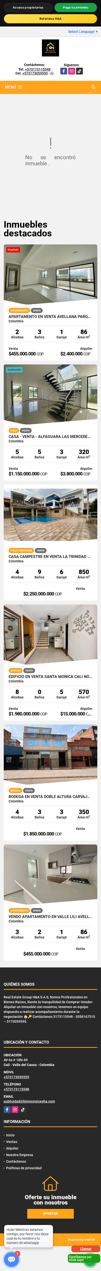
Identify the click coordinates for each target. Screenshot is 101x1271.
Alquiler (12, 1148)
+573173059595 (35, 73)
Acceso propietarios (28, 7)
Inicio (10, 1135)
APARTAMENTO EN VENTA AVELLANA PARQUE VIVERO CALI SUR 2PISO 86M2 (50, 317)
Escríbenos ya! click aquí (80, 1258)
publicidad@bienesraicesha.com (29, 1101)
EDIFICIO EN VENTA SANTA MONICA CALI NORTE (50, 677)
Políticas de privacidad (24, 1168)
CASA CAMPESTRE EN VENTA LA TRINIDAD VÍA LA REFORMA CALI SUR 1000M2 (50, 557)
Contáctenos (16, 1161)
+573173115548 (37, 69)
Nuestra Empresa (19, 1155)
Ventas (11, 1142)
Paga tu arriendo (75, 7)
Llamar (85, 1249)
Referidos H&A (50, 18)
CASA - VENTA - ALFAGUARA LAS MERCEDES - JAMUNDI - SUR (50, 437)
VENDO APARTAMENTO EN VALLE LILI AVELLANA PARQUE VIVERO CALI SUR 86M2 (50, 917)
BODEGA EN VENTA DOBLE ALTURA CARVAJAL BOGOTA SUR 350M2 (50, 797)
